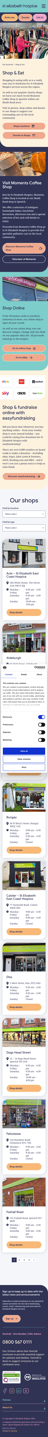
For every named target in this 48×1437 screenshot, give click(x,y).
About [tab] (39, 674)
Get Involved (7, 64)
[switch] (41, 725)
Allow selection (24, 759)
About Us (7, 1407)
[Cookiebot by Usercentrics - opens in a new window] (34, 667)
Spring (14, 1431)
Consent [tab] (8, 674)
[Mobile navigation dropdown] (42, 1401)
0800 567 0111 (17, 1342)
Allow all (24, 751)
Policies (6, 1400)
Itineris (13, 1428)
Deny (24, 767)
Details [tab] (24, 674)
